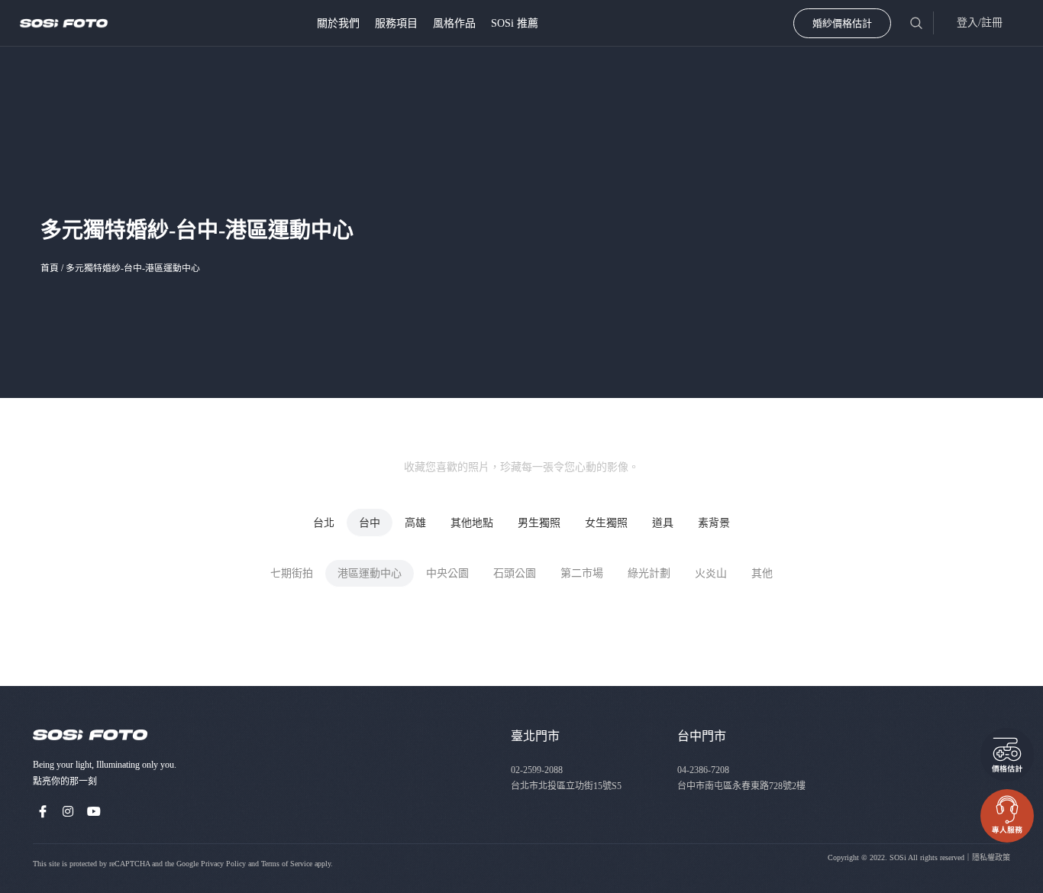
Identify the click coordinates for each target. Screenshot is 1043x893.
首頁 (49, 268)
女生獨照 (606, 523)
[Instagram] (69, 811)
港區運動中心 (369, 573)
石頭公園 (514, 573)
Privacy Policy (223, 863)
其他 (762, 573)
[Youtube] (94, 811)
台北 (323, 523)
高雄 (415, 523)
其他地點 (471, 523)
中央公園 (447, 573)
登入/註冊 (980, 22)
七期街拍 (291, 573)
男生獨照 (539, 523)
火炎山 (711, 573)
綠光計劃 (649, 573)
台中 (369, 523)
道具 (662, 523)
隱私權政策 (991, 857)
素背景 (714, 523)
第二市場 (581, 573)
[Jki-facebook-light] (43, 811)
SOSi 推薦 (514, 23)
